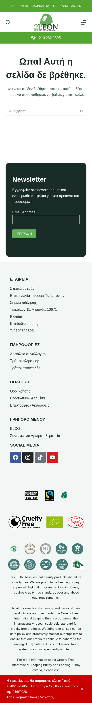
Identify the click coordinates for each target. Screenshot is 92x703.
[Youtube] (52, 457)
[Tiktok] (40, 457)
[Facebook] (15, 457)
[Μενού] (83, 22)
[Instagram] (27, 457)
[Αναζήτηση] (8, 22)
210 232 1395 (50, 38)
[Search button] (81, 111)
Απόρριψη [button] (82, 689)
